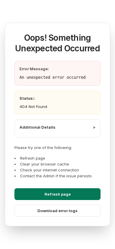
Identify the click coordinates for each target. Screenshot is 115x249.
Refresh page (58, 194)
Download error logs (57, 210)
